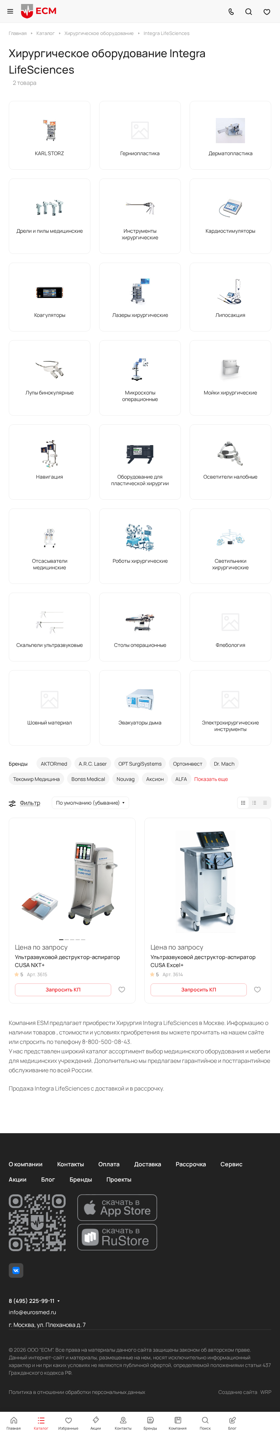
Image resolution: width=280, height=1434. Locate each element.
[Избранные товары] (267, 11)
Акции (18, 1179)
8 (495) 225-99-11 (31, 1301)
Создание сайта (237, 1391)
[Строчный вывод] (254, 802)
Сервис (231, 1164)
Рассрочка (191, 1164)
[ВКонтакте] (16, 1270)
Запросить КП (63, 989)
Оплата (109, 1164)
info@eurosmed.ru (32, 1312)
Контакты (70, 1164)
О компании (26, 1164)
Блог (48, 1179)
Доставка (147, 1164)
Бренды (81, 1179)
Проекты (118, 1179)
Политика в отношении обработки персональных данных (77, 1391)
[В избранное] (121, 989)
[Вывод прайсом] (265, 802)
